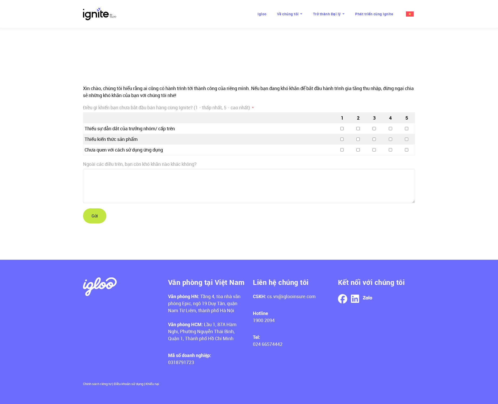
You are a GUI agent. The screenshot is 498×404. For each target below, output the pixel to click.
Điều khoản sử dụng (128, 383)
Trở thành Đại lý (327, 13)
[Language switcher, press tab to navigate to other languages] (409, 14)
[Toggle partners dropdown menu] (343, 14)
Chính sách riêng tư (97, 383)
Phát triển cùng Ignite (374, 13)
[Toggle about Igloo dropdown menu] (301, 14)
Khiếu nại (152, 383)
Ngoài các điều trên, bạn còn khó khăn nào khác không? (140, 164)
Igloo (262, 13)
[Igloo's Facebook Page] (342, 299)
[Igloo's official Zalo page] (367, 298)
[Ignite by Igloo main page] (99, 14)
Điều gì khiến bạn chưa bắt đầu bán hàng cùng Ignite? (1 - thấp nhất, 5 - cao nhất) (166, 107)
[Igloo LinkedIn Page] (355, 299)
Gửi (95, 216)
